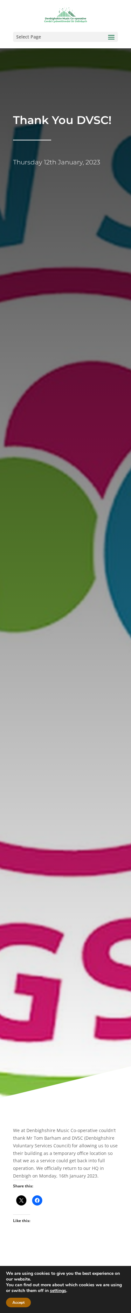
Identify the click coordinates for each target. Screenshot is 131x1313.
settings (58, 1291)
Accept (18, 1302)
